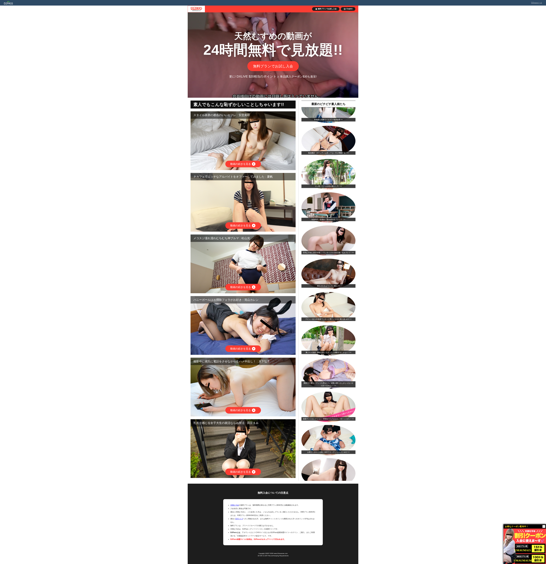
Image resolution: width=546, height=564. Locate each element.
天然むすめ (234, 505)
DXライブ (239, 519)
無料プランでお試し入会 (273, 66)
